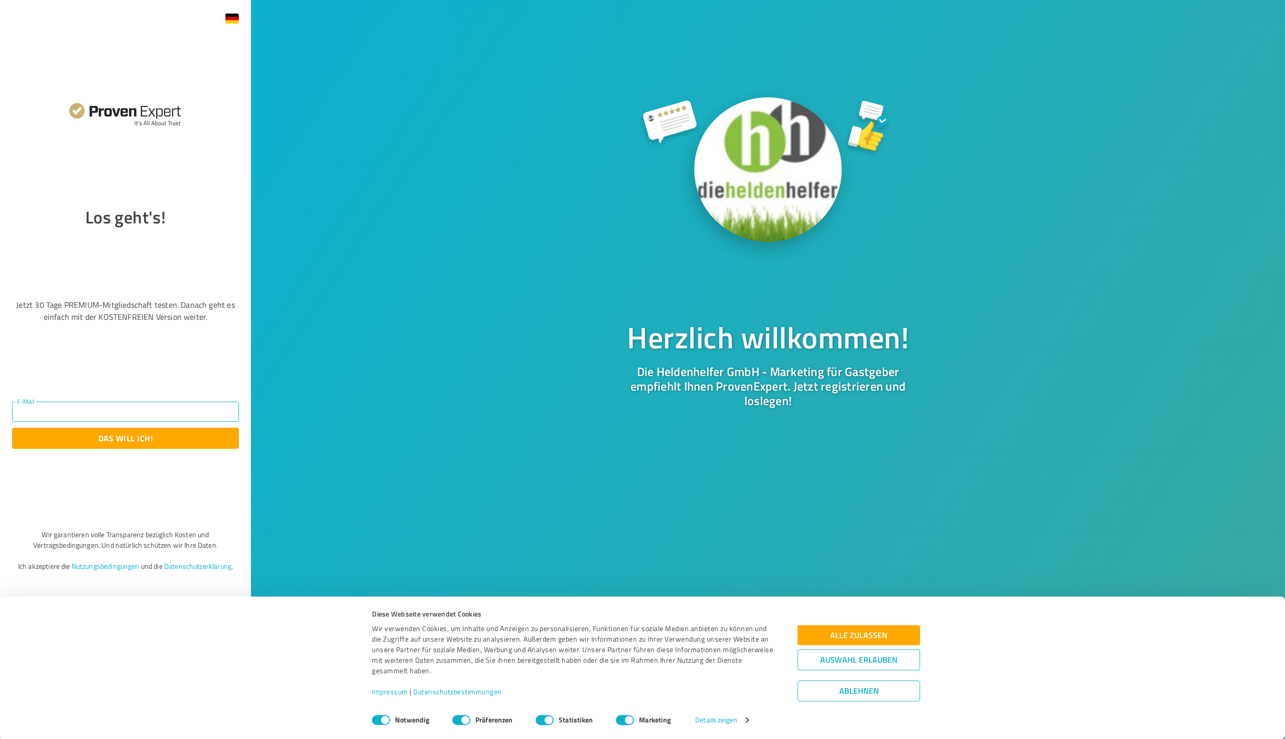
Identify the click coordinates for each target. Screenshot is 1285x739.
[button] (232, 19)
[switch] (461, 720)
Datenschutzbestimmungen (457, 692)
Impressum (390, 692)
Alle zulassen (858, 635)
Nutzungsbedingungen (106, 566)
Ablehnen (859, 691)
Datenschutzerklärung (197, 566)
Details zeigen (716, 720)
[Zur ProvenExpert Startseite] (125, 109)
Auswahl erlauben (858, 660)
